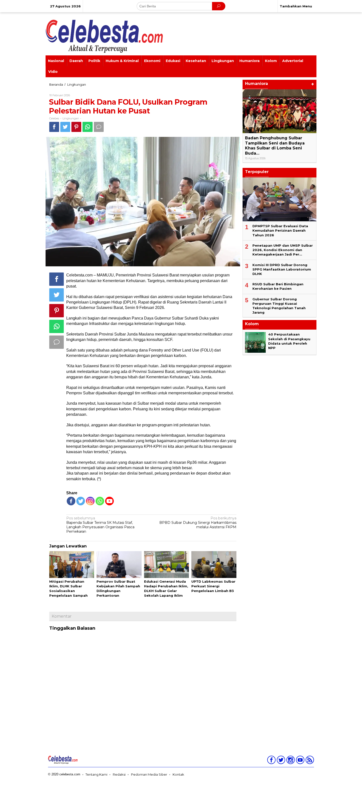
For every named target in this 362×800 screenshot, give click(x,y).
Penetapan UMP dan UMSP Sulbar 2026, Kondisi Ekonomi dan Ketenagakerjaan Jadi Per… (282, 249)
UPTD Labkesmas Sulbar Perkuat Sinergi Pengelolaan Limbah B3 (213, 586)
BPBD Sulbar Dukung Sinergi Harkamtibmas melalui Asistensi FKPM (197, 522)
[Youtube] (299, 761)
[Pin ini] (76, 127)
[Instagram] (290, 761)
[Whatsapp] (87, 127)
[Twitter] (80, 501)
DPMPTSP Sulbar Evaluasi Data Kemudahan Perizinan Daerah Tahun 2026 (280, 230)
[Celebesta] (104, 36)
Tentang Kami (96, 774)
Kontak (178, 774)
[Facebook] (71, 501)
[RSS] (309, 761)
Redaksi (119, 774)
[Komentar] (99, 127)
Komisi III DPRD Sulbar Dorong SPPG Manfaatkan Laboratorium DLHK (281, 269)
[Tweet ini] (65, 127)
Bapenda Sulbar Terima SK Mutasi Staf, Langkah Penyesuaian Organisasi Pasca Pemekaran (100, 525)
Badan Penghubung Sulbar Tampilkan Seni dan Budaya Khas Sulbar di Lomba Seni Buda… (275, 146)
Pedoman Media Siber (149, 774)
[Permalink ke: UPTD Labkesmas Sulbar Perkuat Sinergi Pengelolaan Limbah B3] (213, 565)
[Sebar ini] (54, 127)
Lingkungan (71, 118)
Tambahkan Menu (296, 6)
